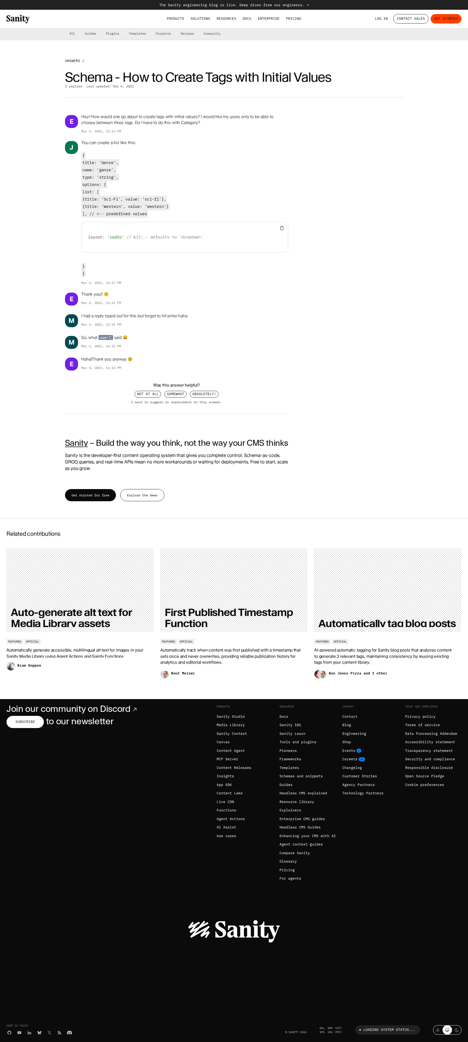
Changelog (352, 767)
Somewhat (175, 394)
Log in (381, 18)
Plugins (112, 33)
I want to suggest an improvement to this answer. (176, 402)
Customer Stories (359, 776)
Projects (163, 33)
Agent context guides (301, 844)
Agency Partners (358, 784)
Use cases (226, 836)
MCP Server (227, 759)
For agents (290, 878)
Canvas (223, 742)
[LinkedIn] (29, 1033)
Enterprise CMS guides (302, 819)
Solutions (200, 18)
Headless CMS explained (303, 793)
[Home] (18, 19)
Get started (446, 18)
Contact (350, 716)
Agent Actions (231, 819)
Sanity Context (232, 733)
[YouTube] (19, 1033)
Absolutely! (204, 394)
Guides (90, 33)
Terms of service (422, 725)
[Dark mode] (456, 1030)
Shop (346, 742)
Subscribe (25, 721)
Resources (226, 18)
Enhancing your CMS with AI (308, 836)
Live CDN (225, 801)
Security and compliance (430, 759)
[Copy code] (282, 228)
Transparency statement (429, 750)
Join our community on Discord (68, 709)
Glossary (288, 861)
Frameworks (290, 759)
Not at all (148, 394)
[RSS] (59, 1033)
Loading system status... (389, 1029)
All (72, 33)
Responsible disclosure (429, 767)
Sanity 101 (290, 725)
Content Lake (230, 793)
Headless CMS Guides (300, 827)
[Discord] (69, 1033)
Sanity (76, 443)
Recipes (187, 33)
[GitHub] (9, 1033)
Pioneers (288, 750)
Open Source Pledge (424, 776)
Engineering (354, 733)
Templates (137, 33)
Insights (225, 776)
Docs (247, 18)
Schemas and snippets (301, 776)
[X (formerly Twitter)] (49, 1033)
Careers (350, 759)
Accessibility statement (430, 742)
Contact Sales (411, 18)
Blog (346, 725)
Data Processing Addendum (431, 733)
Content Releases (234, 767)
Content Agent (231, 750)
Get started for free (90, 495)
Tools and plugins (298, 742)
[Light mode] (438, 1030)
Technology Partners (363, 793)
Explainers (290, 810)
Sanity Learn (293, 733)
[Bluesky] (39, 1033)
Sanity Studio (231, 716)
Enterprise (269, 18)
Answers (72, 60)
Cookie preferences (424, 784)
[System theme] (447, 1030)
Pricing (293, 18)
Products (175, 18)
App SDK (224, 784)
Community (212, 33)
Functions (226, 810)
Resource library (297, 801)
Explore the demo (142, 495)
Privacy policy (420, 716)
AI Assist (226, 827)
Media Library (231, 725)
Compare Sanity (295, 853)
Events (348, 750)
